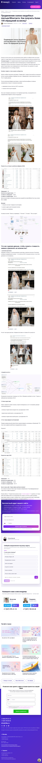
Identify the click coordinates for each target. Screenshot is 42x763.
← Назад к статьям (7, 680)
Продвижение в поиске (10, 560)
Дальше (7, 580)
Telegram (8, 605)
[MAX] (8, 726)
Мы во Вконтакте (20, 680)
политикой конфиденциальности (27, 528)
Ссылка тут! (31, 499)
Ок (36, 577)
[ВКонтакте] (2, 726)
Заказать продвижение (21, 711)
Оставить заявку (35, 6)
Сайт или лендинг (9, 563)
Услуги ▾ (14, 2)
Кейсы (19, 2)
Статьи (24, 2)
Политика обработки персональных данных (9, 744)
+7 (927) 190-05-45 (29, 609)
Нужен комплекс (8, 570)
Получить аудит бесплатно (21, 526)
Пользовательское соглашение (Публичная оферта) (10, 746)
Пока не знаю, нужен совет (11, 573)
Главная (2, 11)
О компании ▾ (30, 2)
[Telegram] (6, 726)
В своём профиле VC (26, 493)
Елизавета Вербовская (8, 23)
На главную (30, 680)
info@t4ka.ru (5, 723)
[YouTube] (4, 726)
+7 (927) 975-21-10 (10, 609)
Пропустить (13, 580)
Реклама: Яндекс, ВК (9, 556)
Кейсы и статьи (8, 11)
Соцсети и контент (9, 566)
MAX (16, 605)
